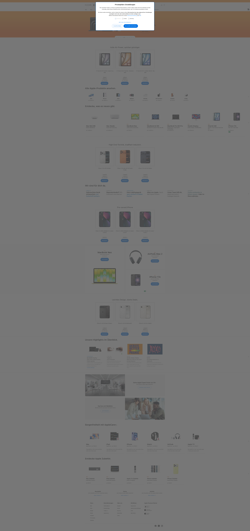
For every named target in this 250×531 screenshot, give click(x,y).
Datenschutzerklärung (132, 15)
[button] (125, 22)
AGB (140, 15)
